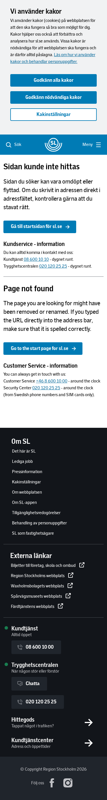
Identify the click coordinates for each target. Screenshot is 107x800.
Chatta (33, 684)
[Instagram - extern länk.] (68, 783)
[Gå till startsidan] (53, 144)
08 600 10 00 (40, 647)
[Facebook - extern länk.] (52, 783)
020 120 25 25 (41, 702)
